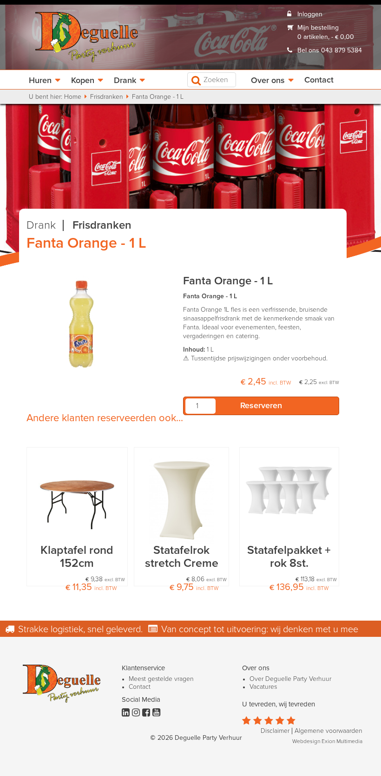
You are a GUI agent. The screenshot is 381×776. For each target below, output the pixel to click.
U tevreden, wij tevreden (278, 704)
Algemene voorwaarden (328, 731)
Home (72, 97)
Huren (40, 81)
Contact (319, 80)
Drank (125, 81)
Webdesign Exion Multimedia (327, 741)
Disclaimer (275, 731)
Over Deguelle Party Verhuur (290, 679)
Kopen (82, 81)
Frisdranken (106, 97)
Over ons (268, 81)
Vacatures (263, 687)
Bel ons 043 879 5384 (329, 50)
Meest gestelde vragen (161, 679)
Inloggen (309, 14)
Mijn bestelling (318, 28)
